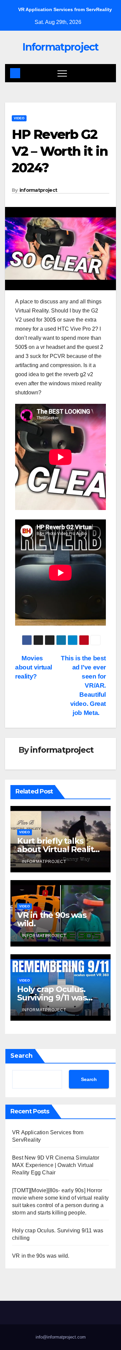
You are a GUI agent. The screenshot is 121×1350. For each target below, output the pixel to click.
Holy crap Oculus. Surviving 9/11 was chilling (51, 997)
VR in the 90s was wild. (51, 919)
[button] (106, 73)
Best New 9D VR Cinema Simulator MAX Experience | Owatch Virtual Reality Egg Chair (55, 1165)
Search (21, 1055)
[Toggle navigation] (62, 73)
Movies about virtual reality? (33, 667)
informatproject (38, 190)
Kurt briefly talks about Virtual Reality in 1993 (57, 849)
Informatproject (60, 47)
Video (19, 118)
